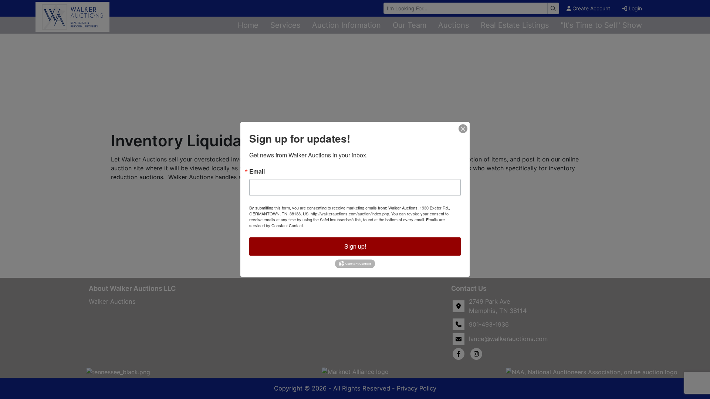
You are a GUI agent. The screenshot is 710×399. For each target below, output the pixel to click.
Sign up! (355, 246)
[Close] (463, 128)
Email (257, 171)
